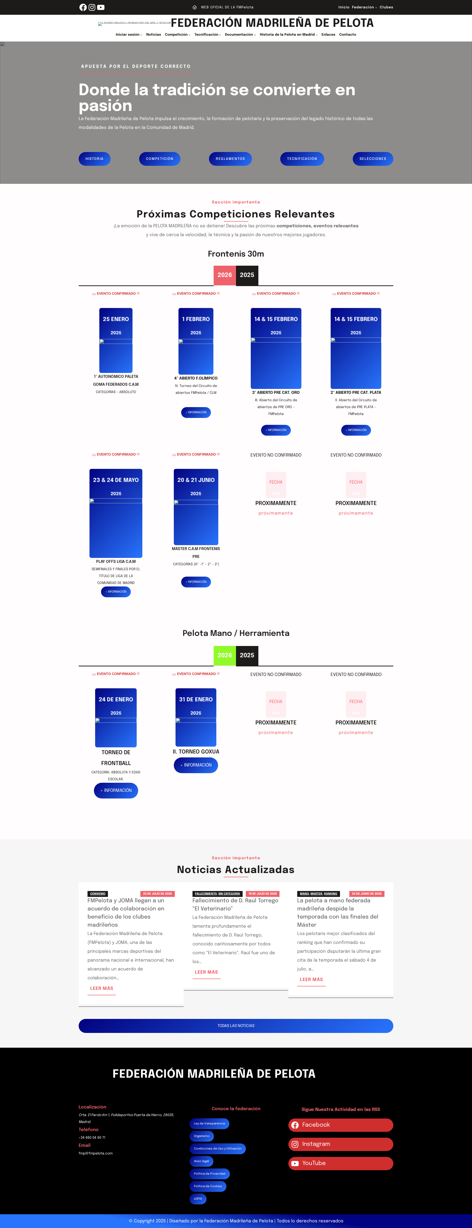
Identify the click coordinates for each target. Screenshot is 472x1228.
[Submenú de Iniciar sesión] (141, 35)
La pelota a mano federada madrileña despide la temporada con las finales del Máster (337, 913)
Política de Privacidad (209, 1173)
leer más (103, 990)
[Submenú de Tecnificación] (220, 35)
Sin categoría (229, 893)
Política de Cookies (208, 1186)
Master (316, 893)
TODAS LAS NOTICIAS (236, 1026)
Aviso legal (201, 1161)
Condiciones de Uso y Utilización (217, 1148)
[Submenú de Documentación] (255, 35)
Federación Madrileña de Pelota (272, 24)
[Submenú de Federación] (376, 7)
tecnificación (302, 159)
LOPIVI (198, 1198)
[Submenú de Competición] (189, 35)
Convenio (97, 893)
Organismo (201, 1136)
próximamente (276, 514)
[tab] (225, 275)
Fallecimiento (206, 893)
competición (160, 159)
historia (95, 159)
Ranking (330, 893)
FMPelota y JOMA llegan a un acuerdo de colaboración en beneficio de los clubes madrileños (126, 913)
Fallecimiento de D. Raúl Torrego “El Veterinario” (235, 905)
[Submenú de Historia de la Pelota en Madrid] (317, 35)
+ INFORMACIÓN (196, 412)
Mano (304, 893)
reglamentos (230, 159)
